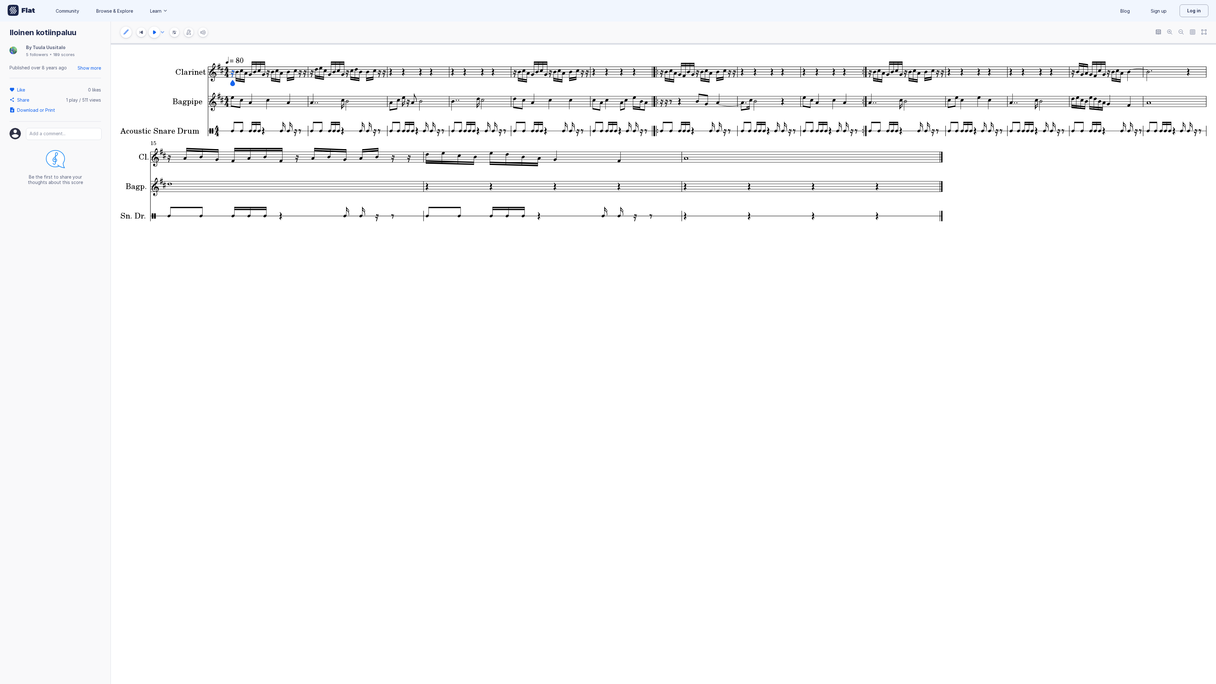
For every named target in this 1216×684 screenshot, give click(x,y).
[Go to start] (141, 32)
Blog (1125, 11)
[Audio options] (162, 32)
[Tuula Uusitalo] (13, 51)
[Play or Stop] (154, 32)
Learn (156, 11)
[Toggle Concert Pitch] (1158, 32)
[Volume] (203, 32)
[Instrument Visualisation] (174, 32)
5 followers (37, 54)
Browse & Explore (114, 11)
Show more (89, 68)
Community (67, 11)
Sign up (1159, 11)
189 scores (64, 54)
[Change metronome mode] (188, 32)
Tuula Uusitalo (49, 47)
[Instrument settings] (126, 32)
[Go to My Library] (21, 11)
